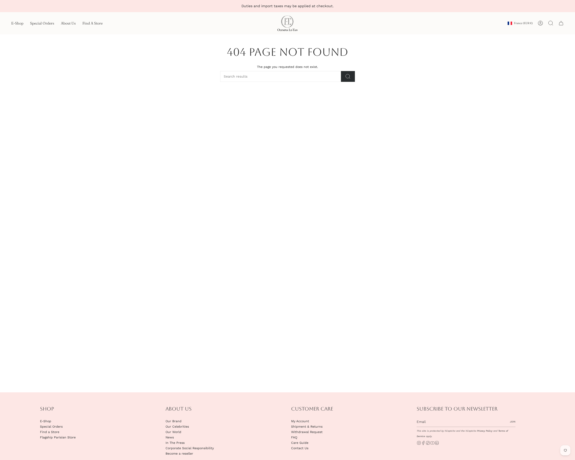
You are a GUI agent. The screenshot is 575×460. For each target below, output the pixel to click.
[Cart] (561, 23)
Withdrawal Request (307, 432)
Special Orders (51, 426)
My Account (300, 421)
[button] (17, 23)
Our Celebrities (177, 426)
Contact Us (299, 448)
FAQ (294, 437)
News (170, 437)
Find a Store (49, 432)
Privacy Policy (484, 430)
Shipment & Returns (307, 426)
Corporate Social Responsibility (190, 448)
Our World (173, 432)
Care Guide (299, 442)
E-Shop (45, 421)
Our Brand (173, 421)
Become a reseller (179, 453)
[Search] (348, 76)
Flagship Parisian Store (58, 437)
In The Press (175, 442)
